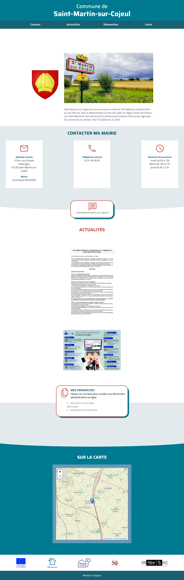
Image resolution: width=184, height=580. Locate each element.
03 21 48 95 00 (92, 160)
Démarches (110, 24)
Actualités (73, 24)
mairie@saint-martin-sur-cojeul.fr (92, 212)
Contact (35, 24)
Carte (148, 24)
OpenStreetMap (121, 538)
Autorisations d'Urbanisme (83, 410)
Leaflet (109, 538)
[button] (92, 501)
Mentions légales (92, 575)
